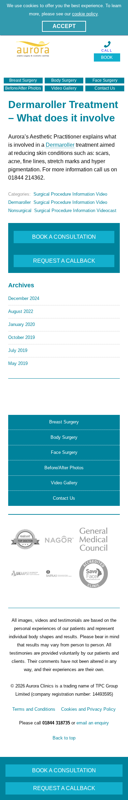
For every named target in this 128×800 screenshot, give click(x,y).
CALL (107, 50)
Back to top (64, 737)
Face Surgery (105, 80)
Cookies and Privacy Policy (88, 709)
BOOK (107, 57)
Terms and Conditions (33, 709)
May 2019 (18, 363)
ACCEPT (64, 26)
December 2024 (23, 298)
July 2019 (17, 350)
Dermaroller (60, 145)
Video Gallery (63, 88)
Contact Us (105, 88)
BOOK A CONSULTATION (64, 237)
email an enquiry (92, 722)
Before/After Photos (23, 88)
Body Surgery (63, 80)
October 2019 (21, 337)
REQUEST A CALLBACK (64, 261)
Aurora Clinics (33, 53)
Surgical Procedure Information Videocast (75, 210)
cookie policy (85, 13)
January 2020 (21, 324)
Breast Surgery (23, 80)
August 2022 (20, 311)
